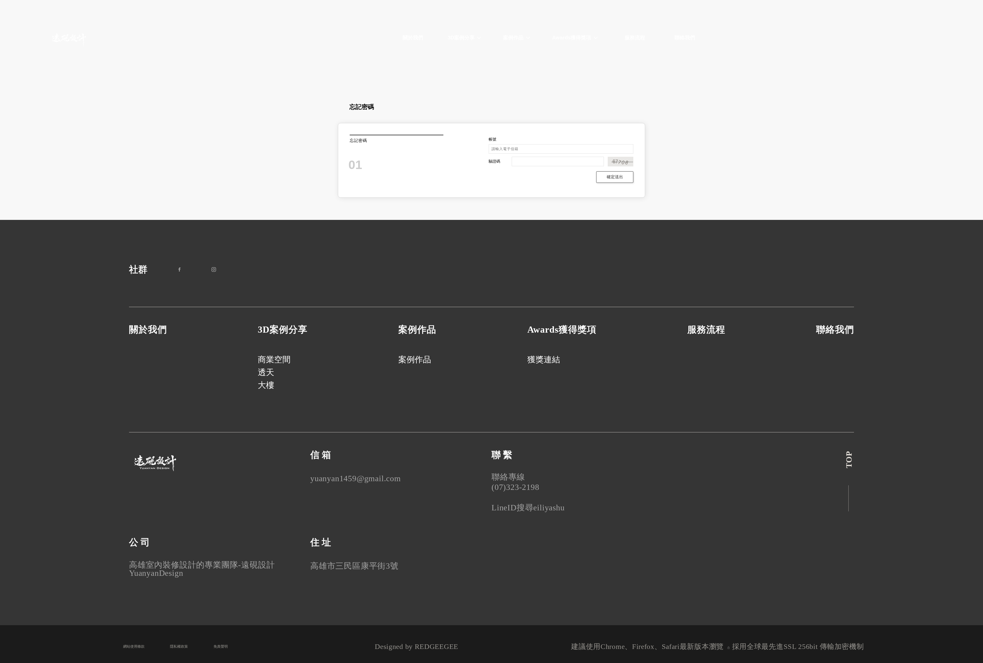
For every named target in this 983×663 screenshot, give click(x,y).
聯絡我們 (685, 37)
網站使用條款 (134, 646)
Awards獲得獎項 (571, 37)
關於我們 (413, 37)
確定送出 (615, 177)
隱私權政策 (179, 646)
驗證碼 (494, 161)
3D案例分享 (461, 37)
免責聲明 (220, 646)
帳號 (492, 139)
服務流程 (635, 37)
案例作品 (513, 37)
